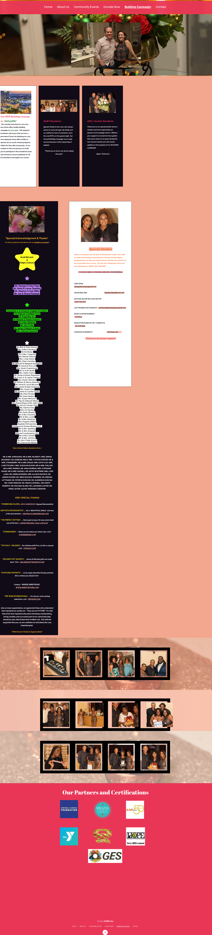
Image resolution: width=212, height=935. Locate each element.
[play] (135, 65)
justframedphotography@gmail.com (112, 308)
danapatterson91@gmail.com (85, 287)
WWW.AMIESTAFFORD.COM (27, 587)
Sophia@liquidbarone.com (114, 293)
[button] (106, 45)
